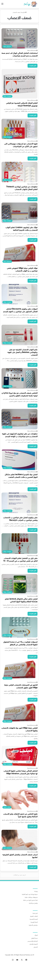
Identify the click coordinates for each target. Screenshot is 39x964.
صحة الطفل (34, 938)
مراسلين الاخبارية (33, 925)
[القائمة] (2, 5)
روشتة (36, 891)
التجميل (36, 947)
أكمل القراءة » (32, 65)
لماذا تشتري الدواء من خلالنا (30, 900)
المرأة (36, 935)
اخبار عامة (35, 913)
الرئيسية (23, 12)
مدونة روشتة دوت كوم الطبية (30, 894)
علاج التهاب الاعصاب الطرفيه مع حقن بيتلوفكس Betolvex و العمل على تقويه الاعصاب (22, 352)
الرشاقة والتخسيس (33, 941)
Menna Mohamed (31, 50)
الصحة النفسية (34, 919)
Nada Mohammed (31, 515)
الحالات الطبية (34, 916)
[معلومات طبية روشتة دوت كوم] (30, 4)
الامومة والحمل (34, 944)
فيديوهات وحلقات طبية (31, 897)
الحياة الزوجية (34, 922)
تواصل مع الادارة (33, 903)
